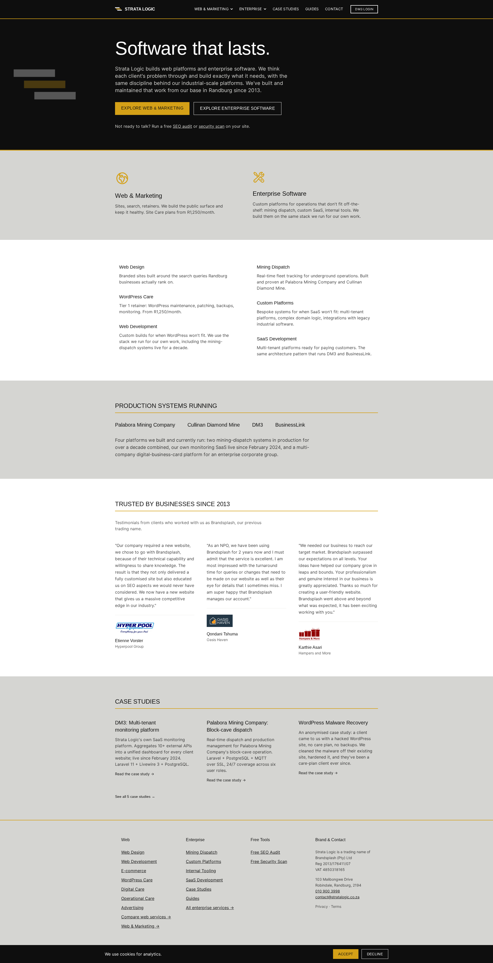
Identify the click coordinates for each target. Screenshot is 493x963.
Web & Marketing (211, 9)
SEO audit (182, 126)
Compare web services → (146, 916)
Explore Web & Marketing (152, 108)
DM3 (257, 425)
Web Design (132, 852)
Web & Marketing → (140, 926)
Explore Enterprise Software (237, 108)
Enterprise (250, 9)
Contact (334, 9)
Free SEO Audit (265, 852)
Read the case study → (134, 774)
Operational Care (137, 898)
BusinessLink (290, 425)
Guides (312, 9)
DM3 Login (364, 9)
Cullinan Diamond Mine (213, 425)
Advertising (132, 907)
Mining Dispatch (201, 852)
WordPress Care (137, 879)
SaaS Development (204, 879)
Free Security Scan (269, 861)
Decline (375, 954)
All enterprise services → (210, 907)
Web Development (139, 861)
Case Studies (286, 9)
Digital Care (132, 889)
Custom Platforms (203, 861)
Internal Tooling (201, 870)
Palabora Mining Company (145, 425)
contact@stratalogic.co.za (337, 897)
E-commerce (133, 870)
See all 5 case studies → (135, 796)
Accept (345, 954)
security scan (211, 126)
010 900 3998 (327, 891)
